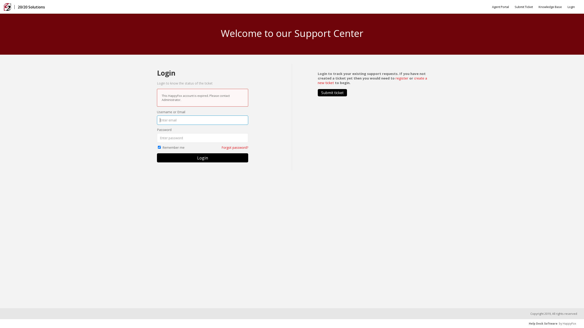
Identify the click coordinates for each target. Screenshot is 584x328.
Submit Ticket (524, 7)
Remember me (173, 147)
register (402, 78)
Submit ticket (332, 92)
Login (571, 7)
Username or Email (171, 112)
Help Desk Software (543, 323)
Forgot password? (235, 147)
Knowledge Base (550, 7)
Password (164, 130)
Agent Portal (500, 7)
